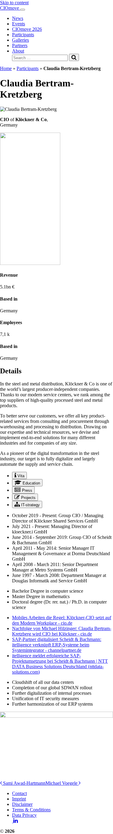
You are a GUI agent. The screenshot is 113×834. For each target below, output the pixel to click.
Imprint (19, 798)
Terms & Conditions (31, 809)
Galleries (20, 40)
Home (6, 68)
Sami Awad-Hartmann (24, 783)
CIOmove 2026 (27, 29)
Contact (19, 793)
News (17, 18)
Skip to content (14, 2)
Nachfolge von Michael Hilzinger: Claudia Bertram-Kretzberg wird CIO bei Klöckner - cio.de (61, 631)
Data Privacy (24, 815)
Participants (23, 34)
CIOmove (10, 8)
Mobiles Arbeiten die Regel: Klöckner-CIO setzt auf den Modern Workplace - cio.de (61, 620)
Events (18, 23)
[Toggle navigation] (22, 10)
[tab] (19, 475)
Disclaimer (22, 804)
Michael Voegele (62, 783)
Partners (19, 45)
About (18, 50)
